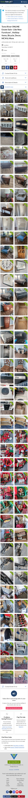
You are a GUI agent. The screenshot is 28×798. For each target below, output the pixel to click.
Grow (7, 782)
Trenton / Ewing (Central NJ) (17, 747)
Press (20, 782)
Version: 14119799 (14, 769)
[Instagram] (13, 791)
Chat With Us (15, 762)
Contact (8, 785)
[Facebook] (7, 791)
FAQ (8, 778)
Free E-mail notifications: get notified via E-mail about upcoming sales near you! (14, 774)
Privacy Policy (20, 780)
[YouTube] (17, 791)
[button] (14, 73)
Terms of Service (20, 778)
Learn (7, 780)
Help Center (20, 784)
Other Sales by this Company (15, 16)
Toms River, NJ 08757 (18, 745)
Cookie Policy (20, 785)
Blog (8, 784)
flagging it (21, 726)
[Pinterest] (20, 791)
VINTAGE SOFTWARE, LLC (17, 764)
